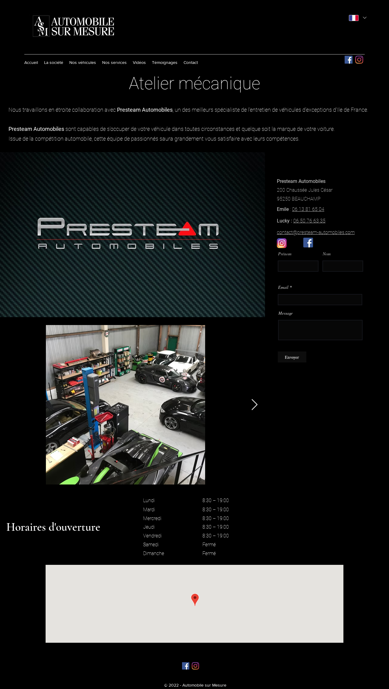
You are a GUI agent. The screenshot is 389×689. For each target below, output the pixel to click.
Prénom (284, 254)
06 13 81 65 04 (308, 209)
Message (285, 313)
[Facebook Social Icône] (349, 60)
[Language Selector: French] (358, 18)
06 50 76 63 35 (309, 221)
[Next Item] (254, 405)
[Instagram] (359, 60)
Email (283, 287)
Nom (327, 254)
